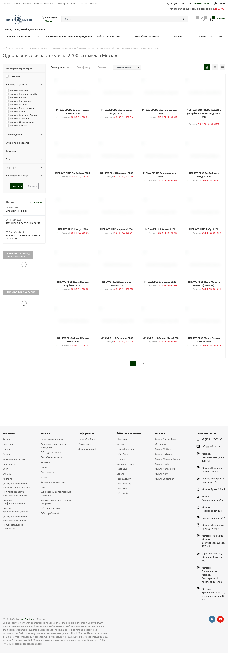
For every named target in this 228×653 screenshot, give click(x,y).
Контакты (94, 3)
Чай (43, 487)
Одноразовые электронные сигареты (56, 493)
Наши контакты (206, 433)
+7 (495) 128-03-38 (181, 3)
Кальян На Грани (163, 454)
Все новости (35, 202)
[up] (212, 640)
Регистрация (85, 444)
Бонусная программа (44, 3)
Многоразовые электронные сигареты (56, 502)
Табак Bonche (124, 483)
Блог (73, 3)
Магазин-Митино (18, 104)
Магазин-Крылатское (21, 101)
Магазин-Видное (18, 97)
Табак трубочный (50, 513)
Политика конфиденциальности (14, 502)
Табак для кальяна (51, 452)
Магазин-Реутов (18, 111)
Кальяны (45, 462)
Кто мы (6, 3)
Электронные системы (53, 482)
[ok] (212, 619)
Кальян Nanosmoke (165, 468)
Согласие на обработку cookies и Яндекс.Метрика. (17, 485)
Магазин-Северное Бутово (23, 115)
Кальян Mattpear (164, 449)
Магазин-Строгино (19, 118)
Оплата (16, 3)
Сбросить (32, 186)
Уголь (44, 477)
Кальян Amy (161, 473)
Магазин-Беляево (19, 90)
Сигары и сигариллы (52, 439)
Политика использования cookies (15, 510)
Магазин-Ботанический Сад (24, 94)
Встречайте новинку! (16, 211)
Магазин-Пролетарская (22, 108)
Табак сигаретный (50, 508)
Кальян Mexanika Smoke (167, 459)
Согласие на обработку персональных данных (15, 518)
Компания (9, 433)
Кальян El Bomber (164, 478)
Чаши (44, 467)
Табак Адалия (124, 478)
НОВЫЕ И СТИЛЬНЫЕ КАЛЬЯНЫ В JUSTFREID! (23, 237)
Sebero (120, 473)
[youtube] (220, 619)
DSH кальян (161, 444)
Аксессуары (47, 472)
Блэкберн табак (125, 464)
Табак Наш (122, 488)
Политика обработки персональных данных (15, 493)
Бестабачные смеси (51, 457)
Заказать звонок (201, 4)
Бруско (120, 444)
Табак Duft (122, 493)
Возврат (27, 3)
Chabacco (122, 439)
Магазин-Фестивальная (22, 122)
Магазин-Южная (18, 125)
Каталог (45, 433)
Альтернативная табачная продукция (54, 446)
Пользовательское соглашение (13, 526)
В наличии (15, 76)
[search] (184, 19)
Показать (17, 186)
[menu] (220, 37)
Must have (122, 468)
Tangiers (121, 459)
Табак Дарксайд (125, 449)
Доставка (8, 444)
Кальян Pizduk (162, 464)
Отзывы (83, 3)
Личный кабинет (87, 439)
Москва (48, 21)
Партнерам (62, 3)
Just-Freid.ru (26, 619)
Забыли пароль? (87, 449)
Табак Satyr (123, 454)
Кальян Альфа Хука (165, 439)
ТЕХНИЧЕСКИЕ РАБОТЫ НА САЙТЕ (23, 223)
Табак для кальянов (129, 433)
